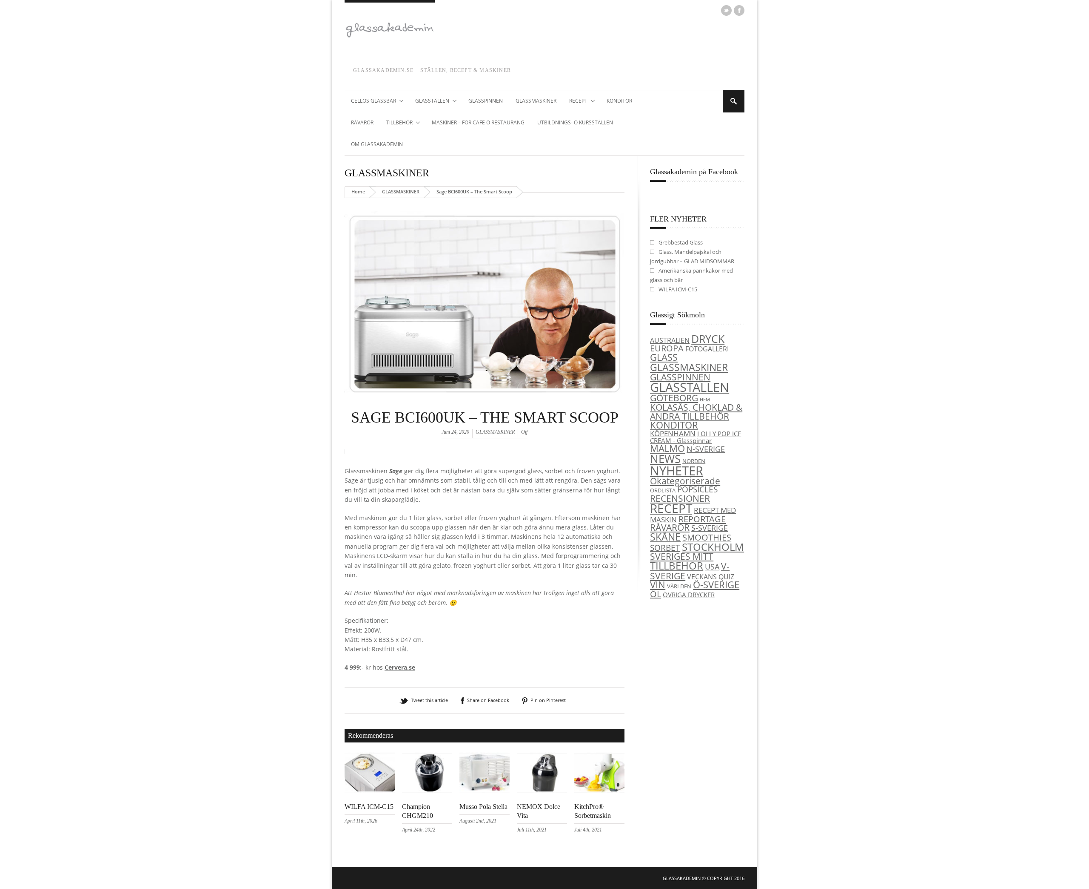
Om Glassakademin (377, 144)
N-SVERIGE (706, 448)
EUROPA (667, 348)
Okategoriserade (685, 481)
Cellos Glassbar (370, 101)
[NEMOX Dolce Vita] (542, 791)
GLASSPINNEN (485, 100)
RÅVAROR (362, 122)
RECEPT (575, 101)
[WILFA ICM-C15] (370, 791)
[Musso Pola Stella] (484, 791)
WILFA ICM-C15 (369, 806)
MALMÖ (667, 448)
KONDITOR (619, 100)
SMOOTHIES (706, 537)
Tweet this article (429, 700)
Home (358, 191)
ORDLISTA (663, 490)
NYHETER (676, 470)
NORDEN (693, 461)
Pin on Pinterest (548, 700)
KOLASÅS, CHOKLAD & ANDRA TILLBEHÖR (696, 411)
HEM (705, 400)
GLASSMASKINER (536, 100)
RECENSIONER (680, 498)
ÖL (655, 594)
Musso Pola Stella (483, 806)
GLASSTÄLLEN (429, 101)
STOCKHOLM (713, 547)
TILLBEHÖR (396, 123)
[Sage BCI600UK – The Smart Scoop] (484, 406)
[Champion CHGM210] (427, 791)
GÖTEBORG (674, 398)
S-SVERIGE (709, 527)
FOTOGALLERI (707, 349)
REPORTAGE (702, 519)
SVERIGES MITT (681, 556)
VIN (657, 584)
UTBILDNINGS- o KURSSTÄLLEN (575, 122)
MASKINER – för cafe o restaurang (478, 122)
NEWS (665, 458)
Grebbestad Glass (681, 242)
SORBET (665, 547)
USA (712, 566)
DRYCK (707, 338)
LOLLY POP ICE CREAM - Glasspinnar (695, 437)
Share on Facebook (488, 700)
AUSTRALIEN (670, 340)
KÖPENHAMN (673, 433)
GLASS (664, 357)
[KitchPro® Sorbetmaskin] (599, 791)
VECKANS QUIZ (710, 576)
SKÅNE (665, 537)
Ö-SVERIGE (716, 584)
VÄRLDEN (679, 586)
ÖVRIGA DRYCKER (689, 594)
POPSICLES (697, 489)
